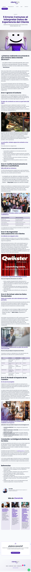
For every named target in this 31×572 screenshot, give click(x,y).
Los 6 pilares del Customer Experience (5, 510)
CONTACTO (19, 566)
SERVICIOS (11, 566)
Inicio (7, 566)
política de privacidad (15, 567)
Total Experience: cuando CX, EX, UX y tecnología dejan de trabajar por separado (15, 512)
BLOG (15, 566)
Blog (21, 6)
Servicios (4, 6)
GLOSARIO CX (5, 8)
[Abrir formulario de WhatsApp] (29, 570)
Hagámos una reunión (15, 552)
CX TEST (17, 6)
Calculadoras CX (11, 6)
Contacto (26, 6)
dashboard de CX (21, 450)
